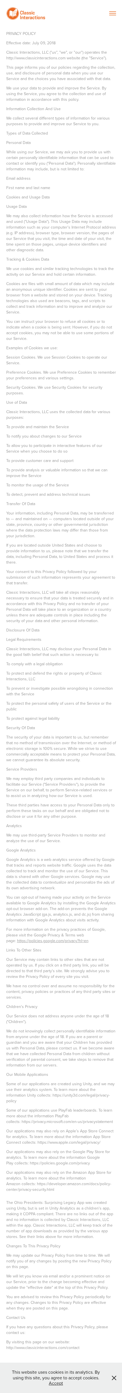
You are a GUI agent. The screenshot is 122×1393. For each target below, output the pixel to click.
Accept (56, 1383)
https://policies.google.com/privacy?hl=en (53, 941)
